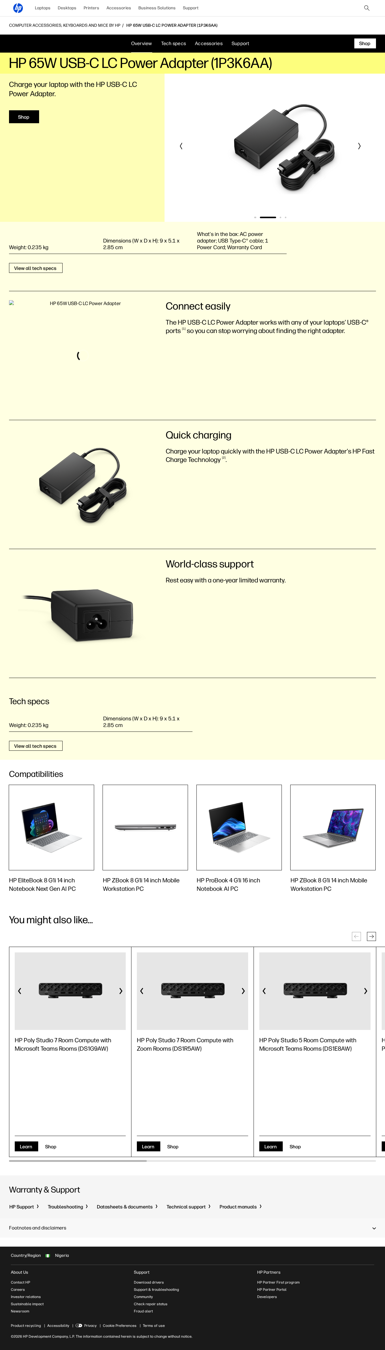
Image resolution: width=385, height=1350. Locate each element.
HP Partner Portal (272, 1289)
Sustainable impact (27, 1304)
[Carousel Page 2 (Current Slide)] (268, 217)
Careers (18, 1289)
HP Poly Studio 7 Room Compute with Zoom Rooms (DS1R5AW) (185, 1044)
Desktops (67, 8)
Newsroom (20, 1311)
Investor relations (26, 1297)
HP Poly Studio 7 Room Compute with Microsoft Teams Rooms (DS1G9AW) (63, 1044)
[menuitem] (42, 8)
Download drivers (149, 1282)
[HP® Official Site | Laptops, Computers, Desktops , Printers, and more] (18, 8)
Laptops (43, 8)
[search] (367, 8)
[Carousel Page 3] (280, 217)
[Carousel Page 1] (255, 217)
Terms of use (154, 1326)
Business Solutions (157, 8)
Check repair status (151, 1304)
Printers (91, 8)
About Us (19, 1272)
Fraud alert (143, 1311)
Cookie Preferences (120, 1326)
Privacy (90, 1326)
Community (143, 1297)
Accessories (118, 8)
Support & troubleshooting (156, 1289)
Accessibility (58, 1326)
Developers (267, 1297)
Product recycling (26, 1326)
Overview (141, 43)
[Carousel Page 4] (285, 217)
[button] (181, 146)
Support (191, 8)
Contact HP (20, 1282)
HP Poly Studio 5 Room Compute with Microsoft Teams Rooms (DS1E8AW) (307, 1044)
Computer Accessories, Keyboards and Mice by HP (64, 25)
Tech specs (173, 43)
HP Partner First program (278, 1282)
